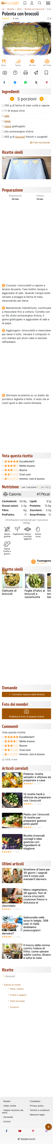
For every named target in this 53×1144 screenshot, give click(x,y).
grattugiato (14, 126)
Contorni (14, 1007)
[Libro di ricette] (25, 3)
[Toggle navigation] (48, 3)
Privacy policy (37, 1106)
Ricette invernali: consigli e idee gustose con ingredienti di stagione (34, 842)
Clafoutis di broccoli (9, 592)
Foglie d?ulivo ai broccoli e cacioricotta (35, 594)
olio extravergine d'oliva (18, 131)
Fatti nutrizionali (41, 142)
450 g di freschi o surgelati (25, 136)
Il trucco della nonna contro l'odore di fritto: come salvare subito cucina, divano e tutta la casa (37, 952)
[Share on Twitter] (36, 82)
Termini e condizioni (40, 1110)
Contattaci (35, 1101)
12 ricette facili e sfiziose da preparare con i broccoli (37, 797)
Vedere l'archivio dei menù (12, 1111)
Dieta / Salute (16, 989)
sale (6, 115)
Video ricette (9, 1106)
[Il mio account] (32, 3)
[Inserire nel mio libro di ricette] (46, 73)
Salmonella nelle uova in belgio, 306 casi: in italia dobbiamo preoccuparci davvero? (25, 925)
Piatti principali (17, 1001)
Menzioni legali (37, 1114)
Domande (8, 1117)
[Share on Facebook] (4, 82)
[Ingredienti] (4, 572)
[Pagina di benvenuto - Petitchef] (3, 9)
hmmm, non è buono (32, 478)
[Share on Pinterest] (46, 82)
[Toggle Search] (39, 3)
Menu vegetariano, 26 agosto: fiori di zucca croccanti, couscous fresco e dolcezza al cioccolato (25, 897)
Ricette (6, 1101)
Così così (25, 474)
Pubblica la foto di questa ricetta (26, 716)
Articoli (7, 1121)
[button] (5, 39)
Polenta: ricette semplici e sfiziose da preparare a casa (37, 777)
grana (7, 126)
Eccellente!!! (26, 461)
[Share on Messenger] (15, 82)
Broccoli (10, 976)
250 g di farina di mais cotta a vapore (27, 105)
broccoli (20, 136)
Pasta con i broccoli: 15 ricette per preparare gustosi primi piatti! (36, 819)
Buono (23, 470)
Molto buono (27, 465)
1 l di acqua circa (14, 110)
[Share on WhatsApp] (25, 82)
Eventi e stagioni (18, 995)
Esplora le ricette (12, 984)
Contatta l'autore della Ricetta (28, 694)
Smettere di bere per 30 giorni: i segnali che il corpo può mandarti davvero (36, 874)
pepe (7, 121)
